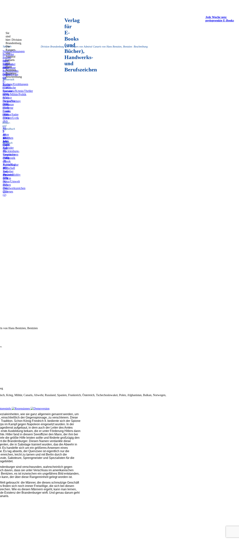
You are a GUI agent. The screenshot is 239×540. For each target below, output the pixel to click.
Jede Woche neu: (216, 17)
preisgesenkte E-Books (219, 20)
